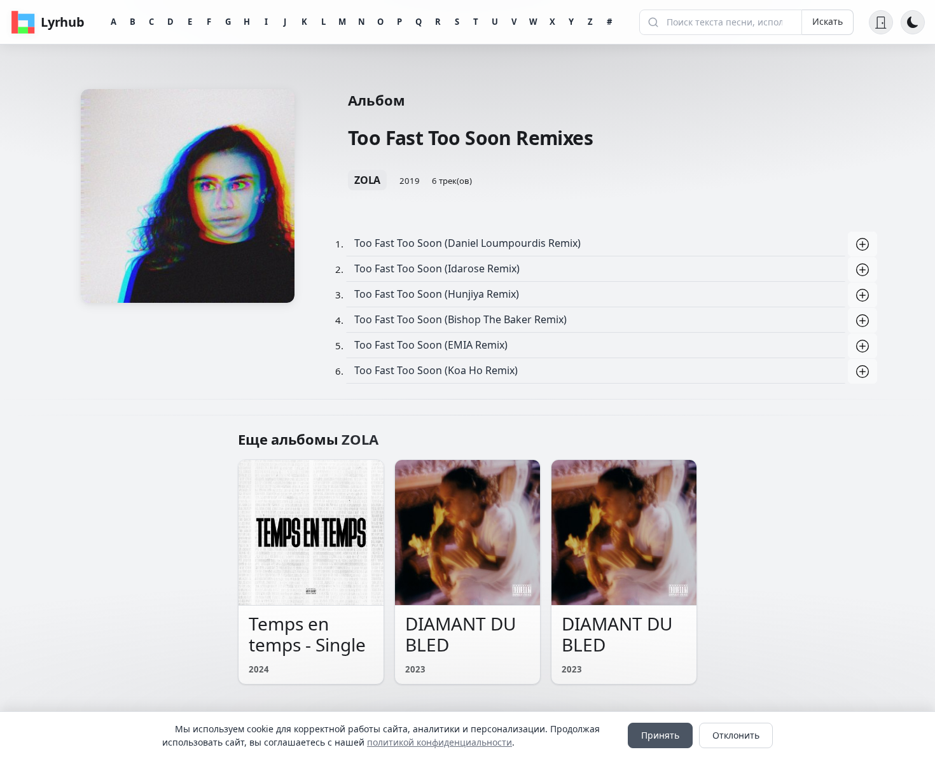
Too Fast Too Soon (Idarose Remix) (437, 268)
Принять (660, 735)
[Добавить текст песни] (862, 244)
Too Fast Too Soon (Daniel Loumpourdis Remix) (467, 243)
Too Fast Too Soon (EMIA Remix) (431, 345)
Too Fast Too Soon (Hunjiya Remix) (436, 294)
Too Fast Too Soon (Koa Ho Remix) (436, 370)
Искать (827, 21)
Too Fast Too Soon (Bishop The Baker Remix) (460, 319)
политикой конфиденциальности (439, 742)
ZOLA (367, 180)
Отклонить (735, 735)
